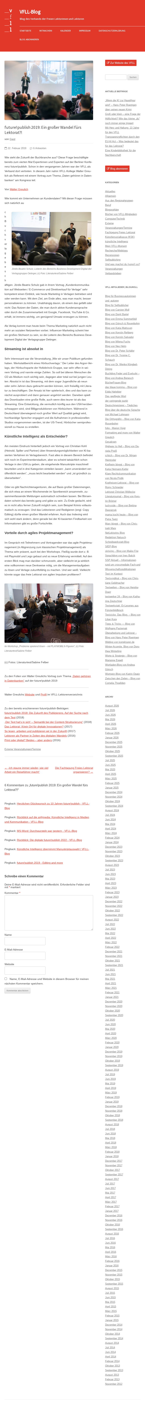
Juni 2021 (110, 974)
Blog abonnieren (29, 39)
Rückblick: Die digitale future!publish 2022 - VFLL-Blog (49, 839)
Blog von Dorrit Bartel (117, 314)
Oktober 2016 (112, 1224)
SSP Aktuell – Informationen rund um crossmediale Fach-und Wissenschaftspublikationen (122, 565)
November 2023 (113, 851)
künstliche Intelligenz (116, 241)
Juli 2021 (110, 969)
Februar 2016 (112, 1261)
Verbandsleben (113, 273)
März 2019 (111, 1092)
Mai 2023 (110, 878)
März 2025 (111, 778)
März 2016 (111, 1256)
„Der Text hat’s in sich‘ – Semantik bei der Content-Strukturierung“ (44, 722)
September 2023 (114, 860)
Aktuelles (110, 191)
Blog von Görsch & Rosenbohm (122, 323)
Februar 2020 (112, 1042)
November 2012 (113, 1384)
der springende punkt (116, 400)
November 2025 (113, 746)
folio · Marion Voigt (115, 428)
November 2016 (113, 1220)
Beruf (108, 205)
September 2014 (114, 1338)
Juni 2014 (110, 1352)
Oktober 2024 (112, 801)
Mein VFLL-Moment (116, 246)
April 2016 (110, 1252)
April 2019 (110, 1088)
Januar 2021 (112, 997)
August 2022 (112, 919)
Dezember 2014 (113, 1324)
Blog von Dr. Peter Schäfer (119, 350)
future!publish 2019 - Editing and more (40, 862)
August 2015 (112, 1288)
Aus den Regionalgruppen (119, 200)
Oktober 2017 (112, 1170)
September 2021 (114, 965)
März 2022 (111, 942)
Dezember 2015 (113, 1270)
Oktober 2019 (112, 1060)
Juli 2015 (110, 1293)
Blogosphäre (112, 209)
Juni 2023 (110, 874)
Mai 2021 (110, 978)
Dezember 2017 (113, 1161)
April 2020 (110, 1033)
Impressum (84, 30)
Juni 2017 (110, 1188)
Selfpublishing (112, 259)
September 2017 (114, 1174)
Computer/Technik (115, 218)
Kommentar (12, 892)
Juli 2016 (110, 1238)
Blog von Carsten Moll (117, 309)
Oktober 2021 (112, 960)
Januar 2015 (112, 1320)
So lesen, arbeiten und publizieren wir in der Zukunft (36, 731)
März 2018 (111, 1147)
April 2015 (110, 1306)
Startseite (25, 30)
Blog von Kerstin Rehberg (119, 332)
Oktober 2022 (112, 910)
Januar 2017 (112, 1211)
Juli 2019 (110, 1074)
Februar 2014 (112, 1361)
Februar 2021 (112, 992)
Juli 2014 (110, 1347)
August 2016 (112, 1233)
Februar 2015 (112, 1315)
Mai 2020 (110, 1029)
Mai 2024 (110, 824)
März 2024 (111, 833)
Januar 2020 (112, 1047)
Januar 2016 (112, 1265)
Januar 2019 (112, 1101)
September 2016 (114, 1229)
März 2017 (111, 1201)
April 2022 (110, 937)
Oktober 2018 (112, 1115)
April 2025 (110, 774)
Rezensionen (112, 255)
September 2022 (114, 915)
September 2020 (114, 1015)
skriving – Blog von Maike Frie (121, 551)
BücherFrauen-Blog (115, 382)
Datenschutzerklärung (112, 30)
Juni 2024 (110, 819)
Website (30, 694)
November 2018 (113, 1110)
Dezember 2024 (113, 792)
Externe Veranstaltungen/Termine (23, 749)
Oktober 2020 (112, 1010)
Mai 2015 (110, 1302)
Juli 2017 (110, 1183)
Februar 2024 (112, 837)
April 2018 (110, 1142)
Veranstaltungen (114, 268)
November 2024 (113, 796)
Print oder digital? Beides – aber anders (28, 740)
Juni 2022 (110, 928)
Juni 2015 (110, 1297)
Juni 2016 (110, 1242)
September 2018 (114, 1120)
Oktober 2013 (112, 1365)
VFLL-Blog (30, 11)
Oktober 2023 (112, 856)
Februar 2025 (112, 783)
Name (8, 934)
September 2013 (114, 1370)
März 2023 (111, 887)
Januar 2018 (112, 1156)
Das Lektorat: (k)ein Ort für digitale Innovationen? (34, 726)
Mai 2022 (110, 933)
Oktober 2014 (112, 1333)
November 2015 (113, 1274)
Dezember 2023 (113, 846)
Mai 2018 (110, 1138)
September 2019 (114, 1065)
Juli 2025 (110, 760)
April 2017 (110, 1197)
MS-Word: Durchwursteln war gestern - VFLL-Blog (47, 830)
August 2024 (112, 810)
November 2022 (113, 906)
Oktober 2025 (112, 751)
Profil (44, 694)
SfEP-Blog (111, 546)
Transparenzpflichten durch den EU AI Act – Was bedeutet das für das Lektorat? (122, 141)
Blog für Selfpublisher (117, 305)
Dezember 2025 (113, 742)
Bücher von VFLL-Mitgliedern (121, 214)
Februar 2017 (112, 1206)
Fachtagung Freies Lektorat (120, 232)
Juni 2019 (110, 1079)
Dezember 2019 (113, 1051)
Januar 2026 (112, 737)
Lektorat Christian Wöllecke (120, 491)
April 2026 (110, 724)
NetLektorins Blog (115, 532)
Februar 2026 (112, 733)
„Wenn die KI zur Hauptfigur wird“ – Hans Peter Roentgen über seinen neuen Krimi (121, 105)
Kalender (65, 30)
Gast (12, 139)
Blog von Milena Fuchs (117, 341)
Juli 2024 (110, 815)
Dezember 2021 (113, 951)
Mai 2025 (110, 769)
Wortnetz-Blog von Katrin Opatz (122, 673)
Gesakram (110, 441)
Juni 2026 (110, 714)
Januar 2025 (112, 787)
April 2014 (110, 1356)
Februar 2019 (112, 1097)
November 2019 (113, 1056)
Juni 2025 (110, 765)
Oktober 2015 (112, 1279)
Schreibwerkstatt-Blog (117, 541)
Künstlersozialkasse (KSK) (120, 237)
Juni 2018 (110, 1133)
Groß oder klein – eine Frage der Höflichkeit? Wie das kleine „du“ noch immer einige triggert (122, 119)
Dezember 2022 (113, 901)
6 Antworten (39, 148)
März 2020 (111, 1038)
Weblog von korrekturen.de (119, 642)
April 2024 (110, 828)
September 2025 (114, 755)
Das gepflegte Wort (115, 396)
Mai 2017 (110, 1192)
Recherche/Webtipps (116, 250)
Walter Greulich (19, 189)
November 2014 (113, 1329)
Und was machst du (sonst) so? (122, 264)
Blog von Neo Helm (115, 346)
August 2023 (112, 865)
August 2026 (112, 705)
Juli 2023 (110, 869)
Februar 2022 (112, 947)
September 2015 (114, 1283)
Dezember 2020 (113, 1001)
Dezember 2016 (113, 1215)
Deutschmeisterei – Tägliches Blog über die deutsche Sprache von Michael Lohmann (122, 410)
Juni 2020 (110, 1024)
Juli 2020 (110, 1019)
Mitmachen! (45, 30)
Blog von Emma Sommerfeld (121, 318)
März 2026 (111, 728)
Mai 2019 (110, 1083)
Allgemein (110, 196)
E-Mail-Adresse (14, 949)
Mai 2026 (110, 719)
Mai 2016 (110, 1247)
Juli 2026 (110, 710)
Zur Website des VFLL (122, 62)
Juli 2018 (110, 1129)
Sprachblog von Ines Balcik (120, 555)
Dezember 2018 (113, 1106)
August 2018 (112, 1124)
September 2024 (114, 805)
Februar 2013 (112, 1379)
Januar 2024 (112, 842)
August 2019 (112, 1069)
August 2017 (112, 1179)
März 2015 (111, 1311)
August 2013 (112, 1374)
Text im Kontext (114, 573)
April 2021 (110, 983)
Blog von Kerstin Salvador (119, 337)
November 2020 (113, 1006)
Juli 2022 (110, 924)
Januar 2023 (112, 897)
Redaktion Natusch (115, 537)
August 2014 (112, 1343)
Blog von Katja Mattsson (118, 328)
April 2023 (110, 883)
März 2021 (111, 988)
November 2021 (113, 956)
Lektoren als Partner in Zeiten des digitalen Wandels (36, 735)
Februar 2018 (112, 1151)
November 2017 (113, 1165)
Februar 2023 (112, 892)
